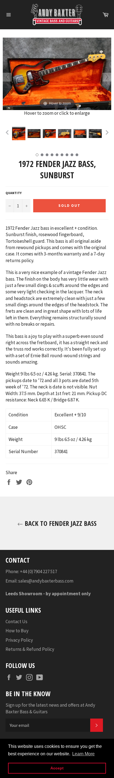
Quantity (14, 193)
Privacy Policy (19, 640)
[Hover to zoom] (57, 73)
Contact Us (16, 621)
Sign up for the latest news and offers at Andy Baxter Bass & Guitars (50, 708)
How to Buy (17, 631)
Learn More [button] (83, 753)
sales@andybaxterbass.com (45, 581)
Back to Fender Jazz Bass (60, 523)
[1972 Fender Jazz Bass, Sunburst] (18, 134)
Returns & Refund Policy (30, 649)
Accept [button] (57, 768)
